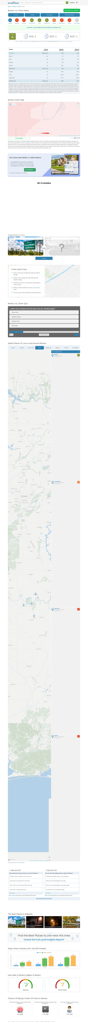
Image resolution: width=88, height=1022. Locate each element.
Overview (16, 14)
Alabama (14, 6)
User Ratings (75, 347)
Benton (19, 6)
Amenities (22, 347)
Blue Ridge (15, 325)
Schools (66, 347)
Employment (48, 347)
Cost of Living (31, 347)
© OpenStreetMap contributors (67, 135)
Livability (71, 2)
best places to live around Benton (18, 862)
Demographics (49, 14)
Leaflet (79, 135)
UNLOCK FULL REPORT (72, 10)
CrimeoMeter (23, 141)
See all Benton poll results (44, 898)
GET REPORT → (30, 169)
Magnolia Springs (16, 316)
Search (9, 6)
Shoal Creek (15, 312)
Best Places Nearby (69, 14)
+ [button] (78, 104)
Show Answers (44, 334)
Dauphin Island (16, 321)
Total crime (11, 53)
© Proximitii (60, 135)
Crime (39, 347)
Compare (44, 258)
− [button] (78, 106)
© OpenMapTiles (74, 135)
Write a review (12, 895)
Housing (57, 347)
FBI (50, 41)
